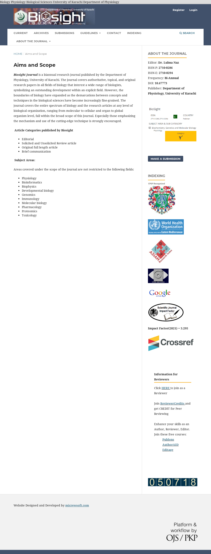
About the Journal (32, 41)
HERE (166, 388)
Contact (114, 33)
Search (188, 33)
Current (21, 33)
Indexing (134, 33)
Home (18, 53)
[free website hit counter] (172, 485)
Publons (168, 439)
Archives (41, 33)
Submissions (64, 33)
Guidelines (89, 33)
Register (179, 10)
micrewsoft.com (77, 505)
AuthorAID (170, 445)
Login (193, 10)
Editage (167, 450)
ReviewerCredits (172, 403)
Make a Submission (166, 158)
